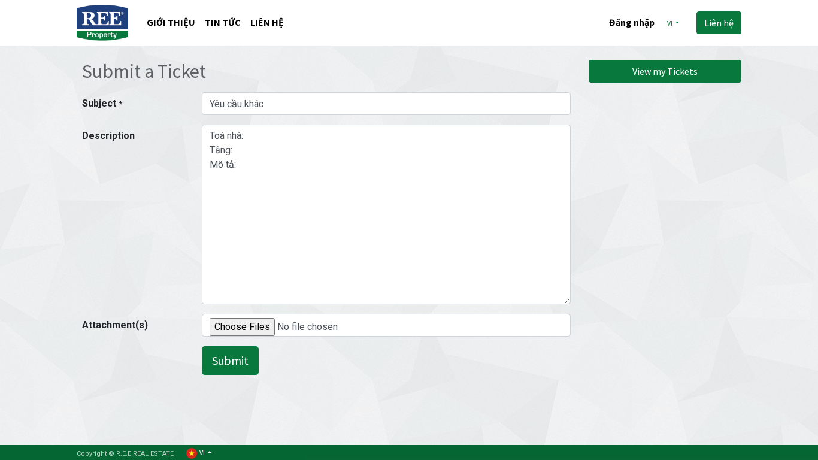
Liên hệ (719, 23)
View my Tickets (665, 71)
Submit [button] (230, 360)
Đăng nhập (632, 22)
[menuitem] (171, 23)
